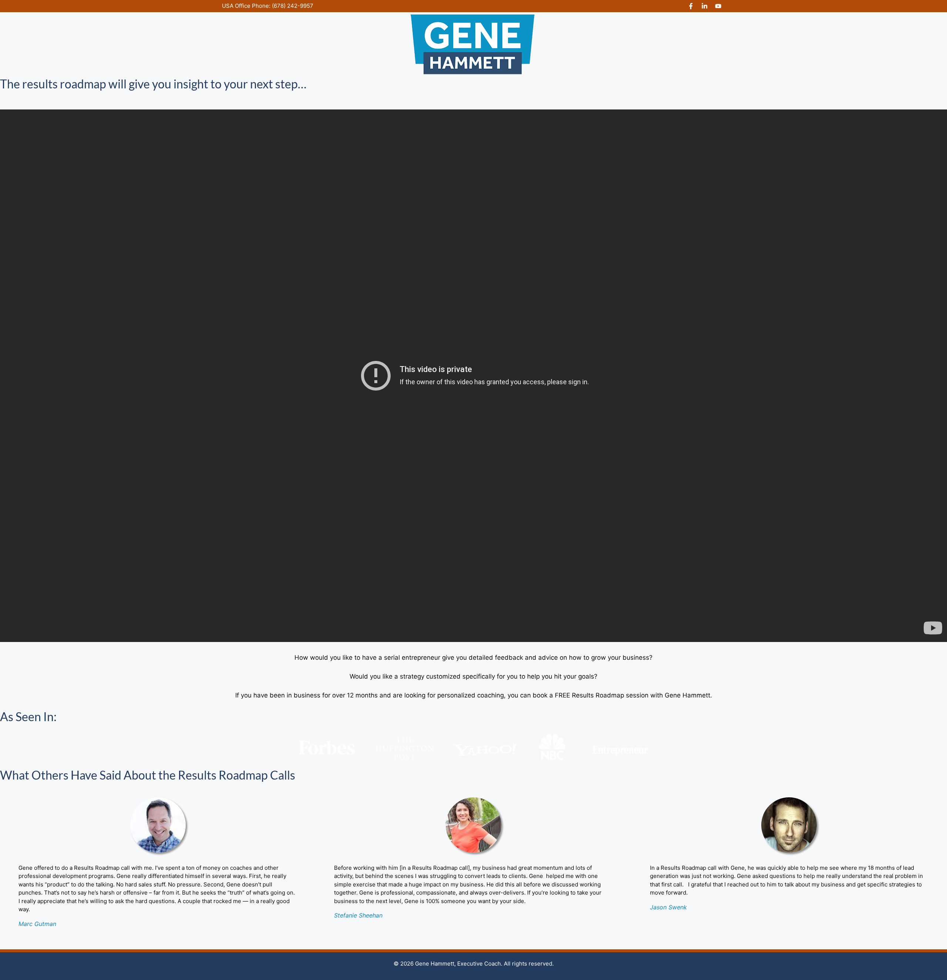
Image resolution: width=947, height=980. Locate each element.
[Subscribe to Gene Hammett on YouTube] (718, 6)
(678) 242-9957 (292, 5)
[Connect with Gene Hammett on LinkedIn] (704, 6)
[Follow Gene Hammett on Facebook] (691, 6)
